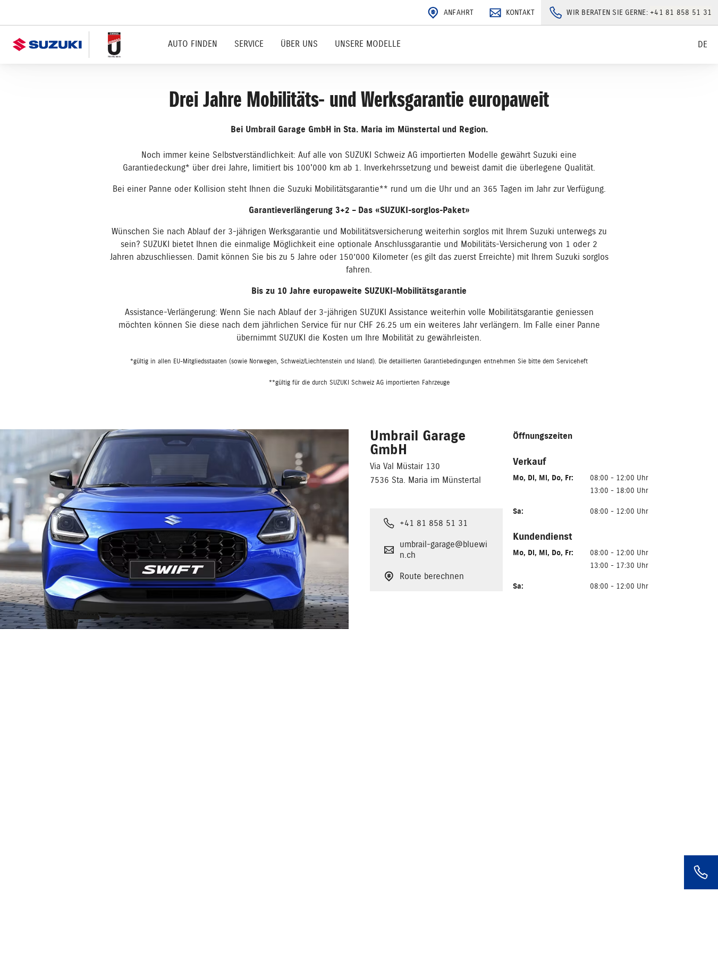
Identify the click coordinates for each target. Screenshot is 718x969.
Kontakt (520, 12)
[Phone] (701, 872)
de (702, 44)
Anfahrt (459, 12)
